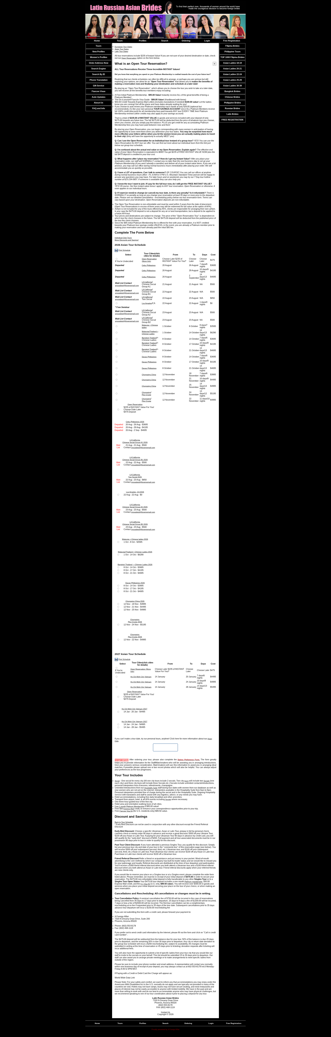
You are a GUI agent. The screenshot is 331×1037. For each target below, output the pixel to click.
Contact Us (165, 1012)
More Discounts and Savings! (127, 240)
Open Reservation (135, 404)
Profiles (142, 41)
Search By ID (98, 74)
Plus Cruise (146, 395)
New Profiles (98, 51)
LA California (147, 282)
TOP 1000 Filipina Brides (232, 57)
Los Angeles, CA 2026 (135, 492)
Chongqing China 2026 (135, 601)
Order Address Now (98, 63)
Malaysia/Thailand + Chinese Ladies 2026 (135, 552)
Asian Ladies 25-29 (232, 80)
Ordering (186, 41)
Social (117, 781)
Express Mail (128, 809)
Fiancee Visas (98, 91)
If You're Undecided (124, 261)
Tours (120, 41)
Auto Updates (98, 97)
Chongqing (146, 392)
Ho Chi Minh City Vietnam (140, 677)
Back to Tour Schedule (124, 822)
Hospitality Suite (150, 788)
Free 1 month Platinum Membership (129, 806)
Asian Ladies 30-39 (232, 86)
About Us (98, 103)
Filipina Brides (232, 46)
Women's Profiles (98, 57)
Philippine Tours (232, 51)
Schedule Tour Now (165, 747)
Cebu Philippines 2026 (135, 422)
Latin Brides (232, 114)
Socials (206, 781)
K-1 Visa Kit (145, 884)
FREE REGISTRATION (232, 120)
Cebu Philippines (149, 265)
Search (164, 41)
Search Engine (98, 69)
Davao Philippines (149, 357)
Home (97, 41)
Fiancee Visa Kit (126, 811)
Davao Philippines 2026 (135, 583)
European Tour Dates (123, 47)
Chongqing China (149, 375)
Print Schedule (124, 250)
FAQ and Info (98, 108)
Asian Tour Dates (122, 49)
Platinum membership (193, 882)
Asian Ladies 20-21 (232, 69)
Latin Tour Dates (121, 51)
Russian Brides (232, 108)
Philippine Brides (232, 103)
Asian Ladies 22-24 (232, 74)
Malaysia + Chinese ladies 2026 (135, 539)
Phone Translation (99, 80)
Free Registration (231, 41)
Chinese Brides (232, 97)
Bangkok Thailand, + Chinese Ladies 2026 (135, 564)
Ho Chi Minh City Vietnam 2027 (134, 709)
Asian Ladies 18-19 (232, 63)
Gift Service (98, 86)
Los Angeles (147, 303)
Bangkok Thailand (149, 338)
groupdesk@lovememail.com (127, 285)
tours (186, 781)
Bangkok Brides (232, 91)
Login (207, 41)
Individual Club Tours (123, 238)
